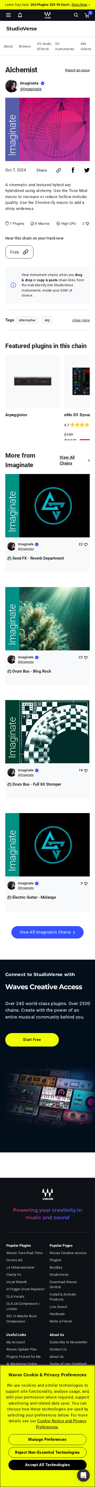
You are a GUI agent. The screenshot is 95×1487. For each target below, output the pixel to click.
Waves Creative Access (68, 1253)
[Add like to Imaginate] (86, 544)
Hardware (57, 1314)
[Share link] (58, 170)
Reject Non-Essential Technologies (47, 1452)
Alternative (27, 320)
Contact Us (58, 1349)
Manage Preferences (47, 1439)
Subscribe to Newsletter (68, 1342)
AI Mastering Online (21, 1364)
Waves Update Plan (21, 1349)
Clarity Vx (13, 1275)
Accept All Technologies (47, 1464)
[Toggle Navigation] (8, 15)
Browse (25, 46)
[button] (0, 1460)
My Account (15, 1342)
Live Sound (58, 1307)
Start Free (32, 1039)
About (8, 46)
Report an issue (77, 70)
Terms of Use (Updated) (68, 1364)
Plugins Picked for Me (23, 1357)
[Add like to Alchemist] (86, 224)
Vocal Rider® (16, 1282)
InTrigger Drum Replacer (25, 1289)
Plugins (55, 1260)
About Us (57, 1357)
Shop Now (79, 5)
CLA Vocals (15, 1296)
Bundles (56, 1267)
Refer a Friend (61, 1321)
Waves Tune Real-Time (24, 1253)
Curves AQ (14, 1260)
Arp (47, 320)
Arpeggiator (16, 414)
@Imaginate (31, 89)
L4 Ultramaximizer (20, 1267)
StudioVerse (59, 1275)
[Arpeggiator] (32, 381)
